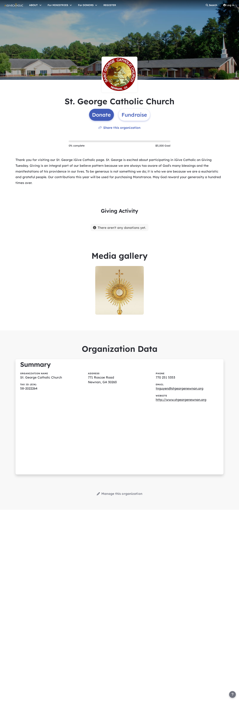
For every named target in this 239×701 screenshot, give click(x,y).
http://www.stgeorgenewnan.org (181, 400)
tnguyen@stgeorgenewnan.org (179, 388)
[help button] (232, 694)
